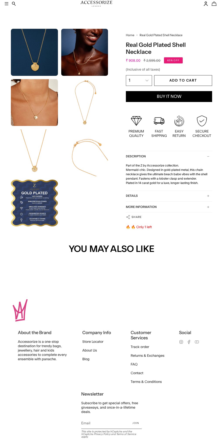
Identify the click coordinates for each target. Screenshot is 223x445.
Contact (137, 373)
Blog (86, 359)
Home (130, 35)
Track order (140, 347)
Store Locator (92, 341)
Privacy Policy (102, 434)
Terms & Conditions (146, 382)
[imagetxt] (34, 52)
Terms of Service (126, 434)
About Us (89, 350)
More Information (141, 207)
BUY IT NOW (169, 96)
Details (132, 195)
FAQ (134, 364)
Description (136, 156)
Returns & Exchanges (147, 355)
